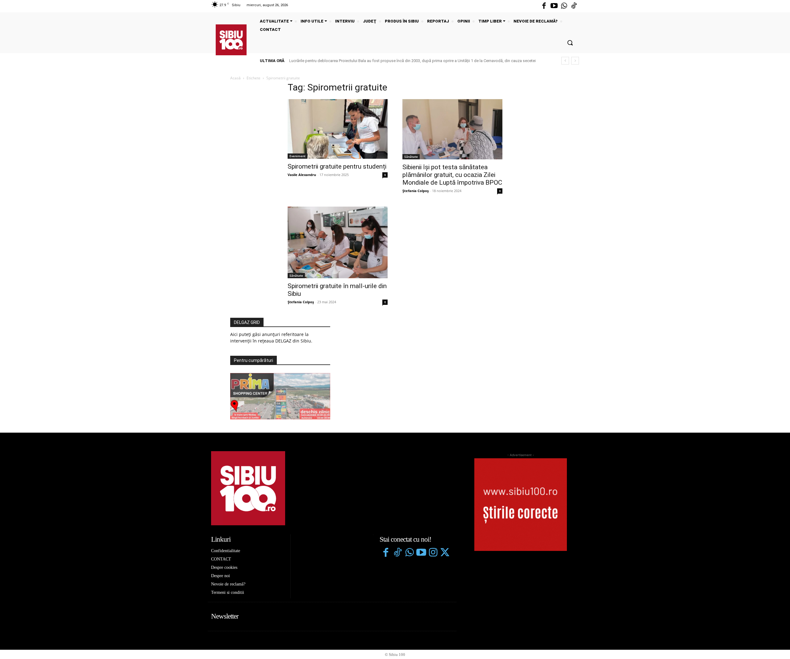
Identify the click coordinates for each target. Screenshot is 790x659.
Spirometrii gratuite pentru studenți (337, 166)
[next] (575, 61)
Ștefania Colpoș (415, 190)
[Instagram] (433, 553)
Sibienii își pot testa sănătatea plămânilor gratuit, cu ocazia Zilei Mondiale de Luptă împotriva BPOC (452, 174)
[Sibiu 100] (231, 39)
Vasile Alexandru (302, 174)
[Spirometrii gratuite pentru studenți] (338, 128)
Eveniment (297, 156)
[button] (570, 43)
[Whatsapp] (564, 6)
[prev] (565, 61)
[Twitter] (445, 553)
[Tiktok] (574, 6)
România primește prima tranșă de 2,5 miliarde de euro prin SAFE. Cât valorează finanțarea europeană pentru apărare (395, 60)
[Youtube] (554, 6)
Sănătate (411, 156)
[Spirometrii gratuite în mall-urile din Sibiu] (338, 242)
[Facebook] (544, 6)
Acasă (235, 78)
